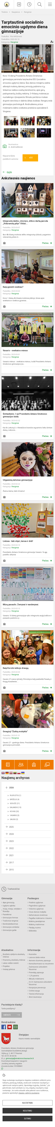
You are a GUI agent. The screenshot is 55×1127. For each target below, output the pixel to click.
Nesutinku (27, 1111)
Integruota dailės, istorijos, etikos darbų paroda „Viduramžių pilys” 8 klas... (25, 222)
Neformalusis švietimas (38, 915)
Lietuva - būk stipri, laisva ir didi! (18, 541)
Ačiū (29, 158)
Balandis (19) (15, 807)
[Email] (15, 1027)
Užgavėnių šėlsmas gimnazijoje (17, 480)
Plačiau (45, 243)
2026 (11, 787)
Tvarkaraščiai (13, 889)
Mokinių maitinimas (36, 925)
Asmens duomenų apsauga (40, 961)
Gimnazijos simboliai (11, 927)
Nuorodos (33, 954)
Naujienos (16, 12)
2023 (11, 841)
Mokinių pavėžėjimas (37, 921)
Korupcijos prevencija (37, 988)
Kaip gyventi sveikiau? (13, 287)
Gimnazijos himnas (10, 918)
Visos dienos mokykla (37, 912)
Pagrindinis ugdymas (37, 906)
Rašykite (7, 1015)
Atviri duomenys (35, 997)
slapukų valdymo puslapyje (28, 1093)
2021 (11, 855)
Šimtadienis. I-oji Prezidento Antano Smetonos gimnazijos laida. (25, 415)
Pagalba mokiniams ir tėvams (40, 918)
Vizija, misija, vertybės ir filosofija (12, 910)
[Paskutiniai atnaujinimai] (29, 4)
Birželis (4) (14, 799)
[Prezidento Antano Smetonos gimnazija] (7, 4)
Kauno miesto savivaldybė (29, 1039)
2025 (11, 827)
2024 (11, 834)
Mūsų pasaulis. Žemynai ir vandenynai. (21, 604)
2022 (11, 848)
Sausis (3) (14, 819)
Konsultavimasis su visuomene (41, 964)
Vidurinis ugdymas (36, 909)
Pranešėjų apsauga (36, 973)
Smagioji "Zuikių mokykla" (15, 731)
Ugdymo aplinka (9, 906)
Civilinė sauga (34, 991)
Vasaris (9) (14, 815)
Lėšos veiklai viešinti (11, 963)
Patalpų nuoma (35, 928)
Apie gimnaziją (8, 903)
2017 (11, 862)
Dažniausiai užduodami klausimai (38, 968)
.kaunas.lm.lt (29, 1058)
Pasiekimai (7, 915)
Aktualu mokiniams (36, 979)
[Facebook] (3, 1027)
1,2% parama (34, 976)
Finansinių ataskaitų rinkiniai (14, 960)
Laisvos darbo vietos (37, 957)
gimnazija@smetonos (15, 1058)
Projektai (6, 966)
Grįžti (9, 172)
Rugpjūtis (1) (15, 795)
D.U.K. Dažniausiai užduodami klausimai (40, 983)
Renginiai (27, 12)
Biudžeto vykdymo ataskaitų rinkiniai (14, 955)
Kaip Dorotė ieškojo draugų (15, 668)
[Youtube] (9, 1027)
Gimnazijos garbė (9, 930)
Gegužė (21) (15, 803)
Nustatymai (27, 1103)
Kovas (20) (14, 811)
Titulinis (4, 12)
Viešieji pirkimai (9, 969)
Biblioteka (33, 931)
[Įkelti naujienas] (19, 4)
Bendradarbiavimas (10, 924)
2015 (11, 870)
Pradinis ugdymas (36, 903)
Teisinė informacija (36, 994)
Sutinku (27, 1118)
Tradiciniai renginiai (10, 921)
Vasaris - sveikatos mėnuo (15, 350)
